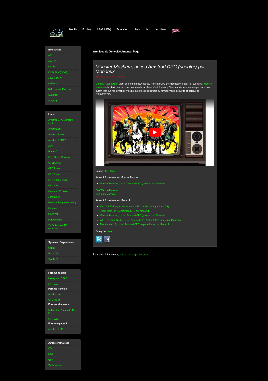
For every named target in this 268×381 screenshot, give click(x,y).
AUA (50, 145)
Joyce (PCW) (55, 78)
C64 (50, 348)
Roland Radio (55, 219)
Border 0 (52, 151)
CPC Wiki (53, 185)
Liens (137, 29)
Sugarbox (53, 94)
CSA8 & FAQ (104, 29)
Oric (50, 359)
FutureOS (53, 253)
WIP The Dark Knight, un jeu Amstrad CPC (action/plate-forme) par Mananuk (140, 220)
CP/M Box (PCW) (57, 72)
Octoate (52, 208)
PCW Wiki (53, 214)
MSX (51, 354)
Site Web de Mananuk (107, 190)
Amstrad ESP (55, 329)
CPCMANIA (54, 162)
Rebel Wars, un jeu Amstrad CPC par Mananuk (124, 211)
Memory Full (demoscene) (62, 202)
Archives (161, 29)
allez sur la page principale (134, 254)
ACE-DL (52, 61)
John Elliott (54, 197)
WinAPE (52, 100)
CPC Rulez (54, 174)
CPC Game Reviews (59, 157)
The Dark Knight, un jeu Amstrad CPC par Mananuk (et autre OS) (134, 206)
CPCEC (52, 66)
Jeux (148, 29)
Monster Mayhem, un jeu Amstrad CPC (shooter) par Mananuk (133, 183)
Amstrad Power (56, 134)
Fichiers (87, 29)
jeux (110, 231)
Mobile (73, 29)
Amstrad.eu (54, 128)
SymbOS (53, 259)
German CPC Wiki (58, 191)
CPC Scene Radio (57, 180)
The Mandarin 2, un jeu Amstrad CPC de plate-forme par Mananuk (135, 224)
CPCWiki (110, 171)
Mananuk (100, 83)
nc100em (53, 83)
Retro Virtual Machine (59, 89)
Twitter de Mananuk (106, 194)
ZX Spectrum (55, 365)
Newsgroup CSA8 (57, 278)
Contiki (52, 248)
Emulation (122, 29)
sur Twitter (112, 83)
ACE (50, 55)
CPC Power (54, 168)
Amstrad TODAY (57, 140)
